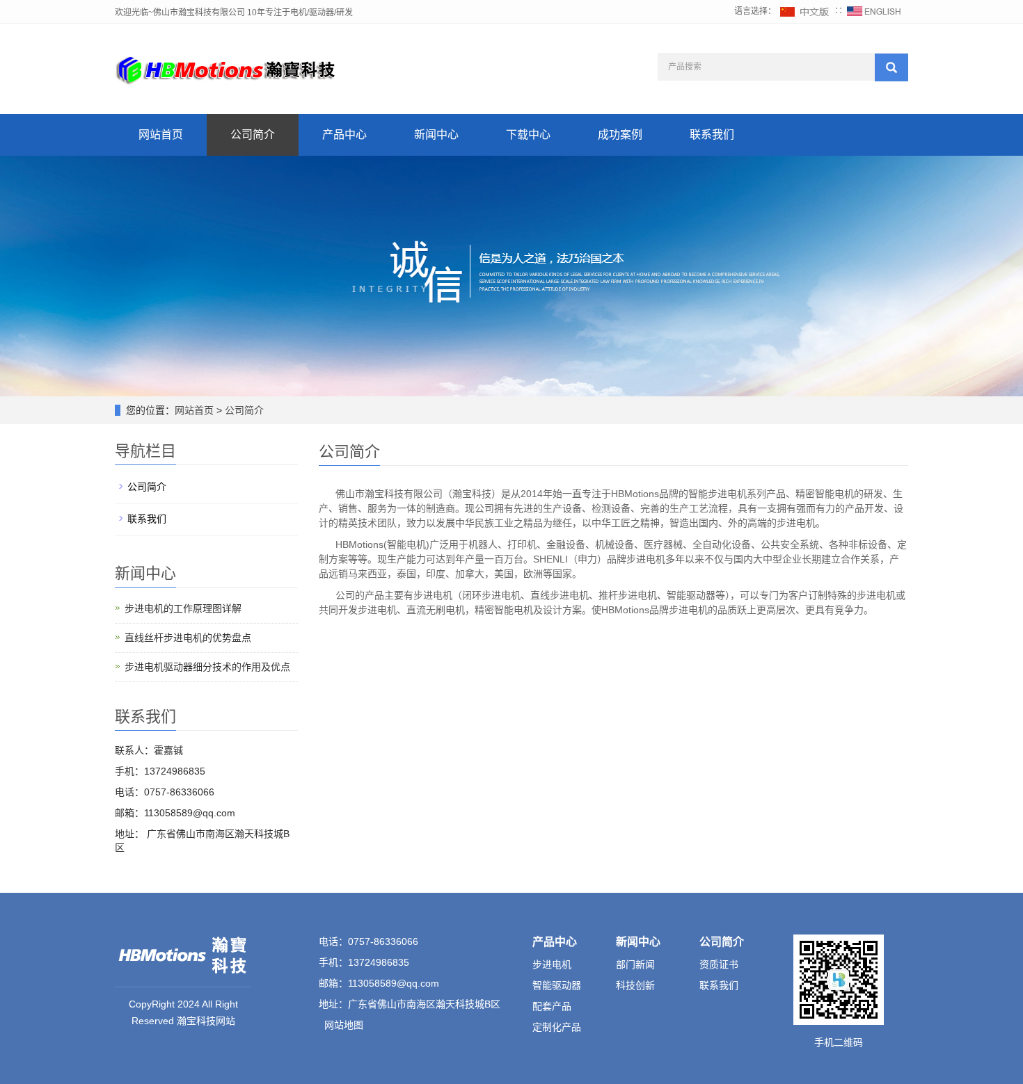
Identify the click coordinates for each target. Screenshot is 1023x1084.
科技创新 (635, 985)
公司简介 (252, 134)
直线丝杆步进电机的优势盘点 (188, 637)
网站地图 (343, 1024)
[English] (874, 11)
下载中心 (528, 134)
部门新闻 (635, 964)
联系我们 (712, 134)
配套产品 (551, 1006)
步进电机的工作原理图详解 (183, 608)
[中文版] (805, 11)
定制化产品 (556, 1027)
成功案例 (620, 134)
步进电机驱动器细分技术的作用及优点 (207, 666)
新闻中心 (436, 134)
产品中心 (344, 134)
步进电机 (551, 964)
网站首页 (160, 134)
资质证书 (718, 964)
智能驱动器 (556, 985)
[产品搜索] (891, 67)
